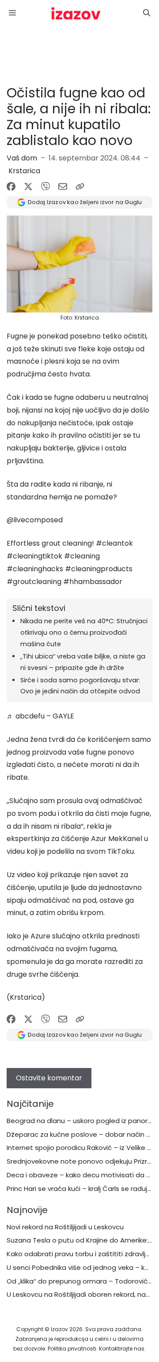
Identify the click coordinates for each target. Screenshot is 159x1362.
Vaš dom (22, 158)
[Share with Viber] (45, 186)
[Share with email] (62, 186)
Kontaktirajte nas (121, 1348)
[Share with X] (28, 186)
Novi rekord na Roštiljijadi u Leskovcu (65, 1227)
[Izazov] (76, 13)
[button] (146, 13)
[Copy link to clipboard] (80, 186)
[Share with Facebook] (11, 186)
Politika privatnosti (72, 1348)
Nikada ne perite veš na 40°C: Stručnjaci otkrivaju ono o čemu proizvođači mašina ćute (84, 632)
